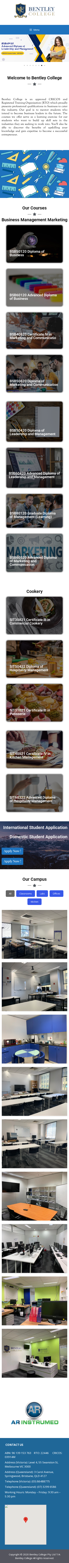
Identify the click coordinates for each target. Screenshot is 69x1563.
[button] (4, 49)
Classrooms (25, 893)
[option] (34, 1412)
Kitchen (34, 901)
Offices (56, 893)
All (10, 893)
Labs (42, 893)
